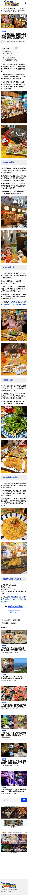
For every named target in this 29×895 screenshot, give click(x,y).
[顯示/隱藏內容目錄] (15, 48)
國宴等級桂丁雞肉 (8, 53)
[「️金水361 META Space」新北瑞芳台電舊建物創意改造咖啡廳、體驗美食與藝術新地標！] (14, 665)
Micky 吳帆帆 (6, 620)
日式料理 (13, 623)
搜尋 (24, 800)
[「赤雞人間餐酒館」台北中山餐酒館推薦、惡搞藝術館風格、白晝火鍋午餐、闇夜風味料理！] (14, 750)
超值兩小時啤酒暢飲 (9, 58)
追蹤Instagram (14, 612)
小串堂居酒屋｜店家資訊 (10, 60)
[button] (2, 3)
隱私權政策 (3, 891)
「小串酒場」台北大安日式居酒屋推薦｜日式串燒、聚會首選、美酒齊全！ (13, 304)
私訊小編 (9, 891)
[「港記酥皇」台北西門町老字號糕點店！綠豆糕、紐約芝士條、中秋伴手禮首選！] (14, 722)
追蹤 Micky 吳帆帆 (15, 606)
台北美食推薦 (16, 620)
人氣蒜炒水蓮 (7, 55)
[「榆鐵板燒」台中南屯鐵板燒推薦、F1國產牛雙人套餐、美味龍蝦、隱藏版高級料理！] (14, 637)
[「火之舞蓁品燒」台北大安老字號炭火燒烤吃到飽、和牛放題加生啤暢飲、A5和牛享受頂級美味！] (14, 693)
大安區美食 (5, 623)
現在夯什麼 (4, 8)
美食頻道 (12, 8)
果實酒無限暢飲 (7, 51)
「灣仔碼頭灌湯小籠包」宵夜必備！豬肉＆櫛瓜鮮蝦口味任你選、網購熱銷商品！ (13, 599)
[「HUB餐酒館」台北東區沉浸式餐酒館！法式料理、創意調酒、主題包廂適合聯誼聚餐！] (14, 778)
